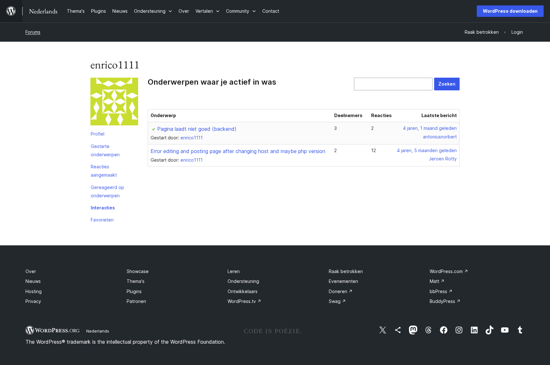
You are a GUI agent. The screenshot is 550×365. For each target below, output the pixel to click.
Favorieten (102, 219)
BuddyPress (445, 301)
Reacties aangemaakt (104, 171)
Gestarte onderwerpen (105, 150)
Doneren (341, 291)
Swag (337, 301)
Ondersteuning (243, 281)
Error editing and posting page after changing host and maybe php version (238, 151)
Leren (234, 271)
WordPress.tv (244, 301)
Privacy (33, 301)
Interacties (103, 207)
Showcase (138, 271)
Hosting (33, 291)
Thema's (136, 281)
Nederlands (97, 330)
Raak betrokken (346, 271)
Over (30, 271)
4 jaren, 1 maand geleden (430, 128)
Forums (32, 32)
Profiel (97, 134)
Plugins (134, 291)
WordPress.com (449, 271)
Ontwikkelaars (242, 291)
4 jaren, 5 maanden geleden (427, 150)
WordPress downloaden (510, 11)
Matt (437, 281)
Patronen (136, 301)
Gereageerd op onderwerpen (107, 191)
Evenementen (343, 281)
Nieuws (33, 281)
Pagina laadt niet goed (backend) (196, 129)
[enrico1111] (114, 103)
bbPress (441, 291)
